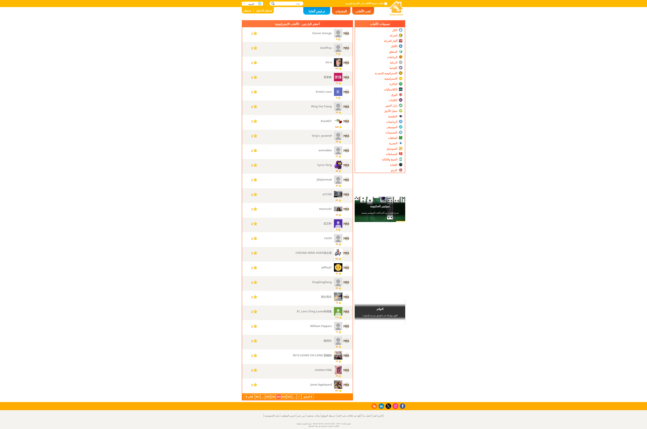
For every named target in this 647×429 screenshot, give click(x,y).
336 (268, 396)
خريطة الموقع (328, 415)
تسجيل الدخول (264, 10)
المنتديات (341, 11)
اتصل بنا (367, 415)
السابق (306, 396)
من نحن (301, 415)
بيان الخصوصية (272, 415)
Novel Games (396, 7)
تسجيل (247, 10)
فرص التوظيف (288, 415)
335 (273, 396)
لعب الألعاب (363, 11)
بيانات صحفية (313, 415)
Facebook (402, 405)
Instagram (395, 405)
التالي (250, 396)
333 (284, 396)
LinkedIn (381, 406)
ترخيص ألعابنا (317, 11)
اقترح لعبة (378, 415)
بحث (272, 3)
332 (289, 396)
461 (258, 396)
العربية (251, 4)
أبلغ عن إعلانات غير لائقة (349, 415)
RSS (374, 406)
